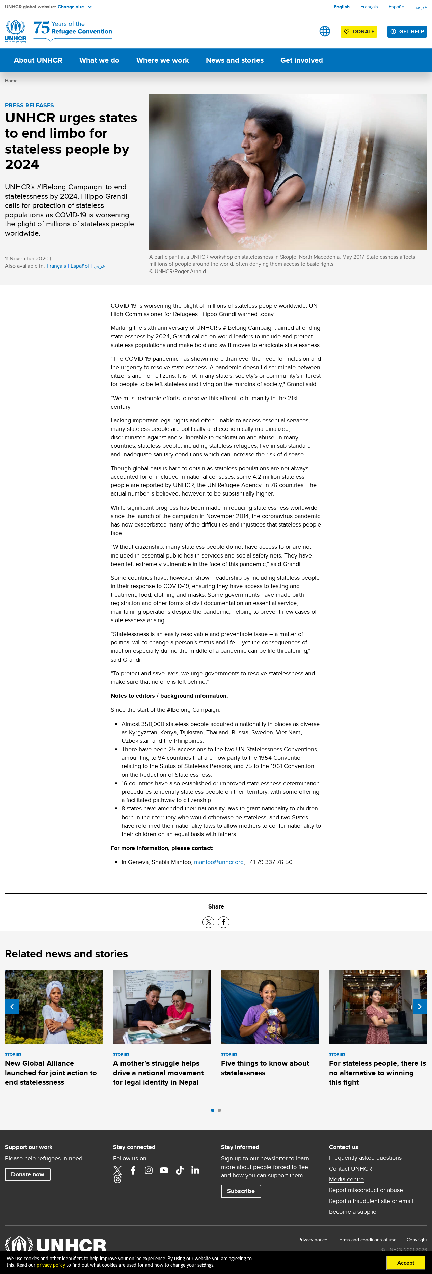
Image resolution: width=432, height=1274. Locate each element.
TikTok (179, 1170)
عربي (421, 6)
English (342, 6)
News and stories (235, 60)
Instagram (148, 1170)
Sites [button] (324, 31)
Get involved (301, 60)
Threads (117, 1179)
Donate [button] (363, 31)
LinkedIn (195, 1170)
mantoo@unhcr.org (219, 862)
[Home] (52, 31)
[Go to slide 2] (221, 1112)
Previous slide (12, 1006)
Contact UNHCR (350, 1168)
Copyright (417, 1239)
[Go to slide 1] (214, 1112)
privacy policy (51, 1265)
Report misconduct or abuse (366, 1190)
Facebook (133, 1170)
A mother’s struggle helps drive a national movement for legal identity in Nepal (158, 1073)
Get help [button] (411, 31)
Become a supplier (353, 1211)
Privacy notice (312, 1239)
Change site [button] (71, 6)
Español (397, 6)
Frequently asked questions (365, 1157)
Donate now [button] (27, 1174)
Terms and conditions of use (367, 1239)
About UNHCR (38, 60)
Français (369, 6)
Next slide (420, 1006)
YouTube (164, 1170)
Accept (405, 1263)
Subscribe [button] (241, 1191)
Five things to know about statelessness (265, 1068)
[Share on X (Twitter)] (208, 922)
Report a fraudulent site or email (371, 1201)
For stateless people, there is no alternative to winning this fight (377, 1073)
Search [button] (303, 31)
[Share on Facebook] (224, 922)
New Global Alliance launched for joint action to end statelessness (51, 1073)
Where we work (162, 60)
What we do (99, 60)
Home (11, 80)
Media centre (346, 1179)
